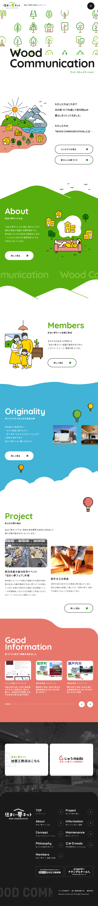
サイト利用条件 (64, 891)
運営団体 (90, 891)
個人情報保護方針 (78, 891)
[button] (82, 704)
